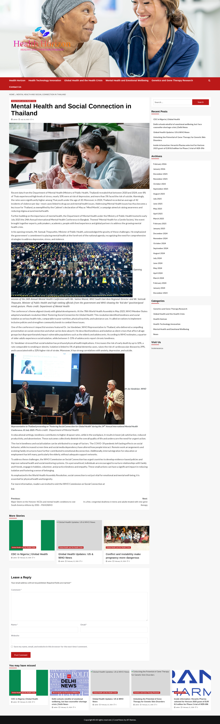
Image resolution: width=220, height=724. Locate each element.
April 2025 (158, 213)
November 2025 (160, 179)
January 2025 (159, 228)
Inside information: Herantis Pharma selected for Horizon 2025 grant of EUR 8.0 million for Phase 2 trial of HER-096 (178, 146)
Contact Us (15, 87)
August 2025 (159, 194)
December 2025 (160, 174)
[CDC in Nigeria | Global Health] (32, 535)
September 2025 (160, 189)
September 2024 (160, 248)
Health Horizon (17, 80)
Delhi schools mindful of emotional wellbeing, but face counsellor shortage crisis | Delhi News (177, 125)
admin (15, 119)
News (155, 334)
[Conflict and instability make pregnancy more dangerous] (126, 535)
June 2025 (157, 204)
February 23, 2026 (25, 557)
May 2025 (157, 208)
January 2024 (159, 288)
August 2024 (159, 253)
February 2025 (159, 223)
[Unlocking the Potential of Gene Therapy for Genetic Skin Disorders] (150, 683)
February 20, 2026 (120, 561)
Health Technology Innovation (45, 80)
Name (14, 624)
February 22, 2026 (73, 561)
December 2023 (160, 293)
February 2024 (159, 283)
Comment (16, 589)
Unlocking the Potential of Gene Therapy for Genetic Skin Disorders (179, 138)
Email (84, 624)
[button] (209, 80)
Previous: (43, 502)
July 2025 (157, 199)
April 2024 (158, 273)
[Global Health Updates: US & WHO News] (79, 535)
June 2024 (157, 263)
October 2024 (159, 243)
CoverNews (118, 720)
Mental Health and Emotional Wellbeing (127, 80)
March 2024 (158, 278)
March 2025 (158, 218)
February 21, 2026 (147, 704)
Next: (115, 502)
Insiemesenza (157, 348)
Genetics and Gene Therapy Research (172, 80)
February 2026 (159, 164)
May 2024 (157, 268)
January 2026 (159, 169)
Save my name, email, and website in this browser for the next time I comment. (50, 646)
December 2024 (160, 233)
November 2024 (160, 238)
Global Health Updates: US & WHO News (171, 132)
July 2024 (157, 258)
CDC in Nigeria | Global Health (29, 554)
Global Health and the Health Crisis (83, 80)
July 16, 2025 (25, 119)
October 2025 (159, 184)
